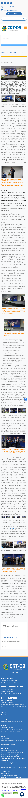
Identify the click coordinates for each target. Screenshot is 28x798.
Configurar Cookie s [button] (7, 793)
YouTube (11, 528)
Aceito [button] (15, 793)
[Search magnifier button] (24, 19)
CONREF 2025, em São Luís (9, 637)
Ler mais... (4, 646)
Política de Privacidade (12, 790)
